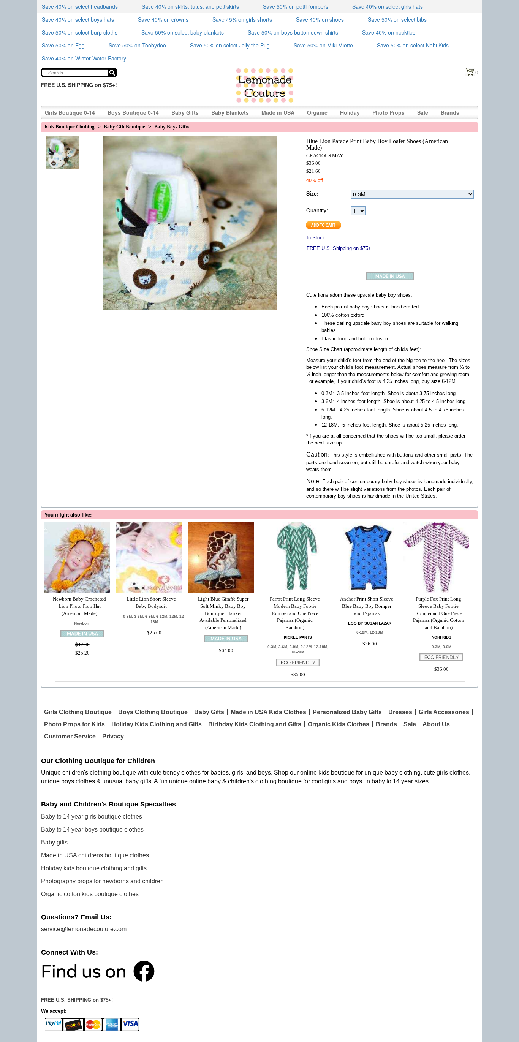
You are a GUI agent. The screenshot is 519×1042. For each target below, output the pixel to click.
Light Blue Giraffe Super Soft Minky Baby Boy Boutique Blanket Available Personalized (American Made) (223, 613)
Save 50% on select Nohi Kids (413, 45)
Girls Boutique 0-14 (70, 112)
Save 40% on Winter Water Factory (84, 58)
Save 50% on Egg (63, 45)
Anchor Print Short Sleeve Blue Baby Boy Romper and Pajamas (366, 606)
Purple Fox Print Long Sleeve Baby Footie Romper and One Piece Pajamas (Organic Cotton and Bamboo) (438, 613)
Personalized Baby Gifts (347, 712)
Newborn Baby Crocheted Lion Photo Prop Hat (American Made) (79, 606)
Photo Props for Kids (74, 724)
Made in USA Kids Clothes (268, 712)
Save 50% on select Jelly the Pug (230, 45)
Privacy (113, 736)
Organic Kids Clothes (338, 724)
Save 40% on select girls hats (387, 6)
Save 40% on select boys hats (78, 19)
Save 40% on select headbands (80, 6)
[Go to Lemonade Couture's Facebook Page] (98, 970)
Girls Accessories (444, 712)
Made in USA (277, 112)
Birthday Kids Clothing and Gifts (254, 724)
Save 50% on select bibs (397, 19)
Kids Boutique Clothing (69, 127)
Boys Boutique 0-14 (133, 112)
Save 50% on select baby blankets (182, 32)
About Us (436, 724)
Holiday (350, 112)
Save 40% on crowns (163, 19)
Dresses (400, 712)
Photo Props (388, 112)
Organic (317, 112)
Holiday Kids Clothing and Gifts (156, 724)
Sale (422, 112)
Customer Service (70, 736)
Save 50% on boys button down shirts (293, 32)
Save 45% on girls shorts (242, 19)
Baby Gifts (185, 112)
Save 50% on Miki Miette (323, 45)
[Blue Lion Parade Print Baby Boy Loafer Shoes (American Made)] (60, 145)
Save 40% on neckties (388, 32)
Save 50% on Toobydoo (137, 45)
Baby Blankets (230, 112)
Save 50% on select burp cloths (79, 32)
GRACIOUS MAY (324, 155)
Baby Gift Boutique (124, 127)
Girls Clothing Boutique (78, 712)
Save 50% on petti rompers (295, 6)
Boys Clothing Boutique (153, 712)
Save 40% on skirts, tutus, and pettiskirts (190, 6)
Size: (312, 193)
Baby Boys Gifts (171, 127)
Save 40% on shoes (320, 19)
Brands (450, 112)
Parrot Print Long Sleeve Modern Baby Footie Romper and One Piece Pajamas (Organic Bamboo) (295, 613)
